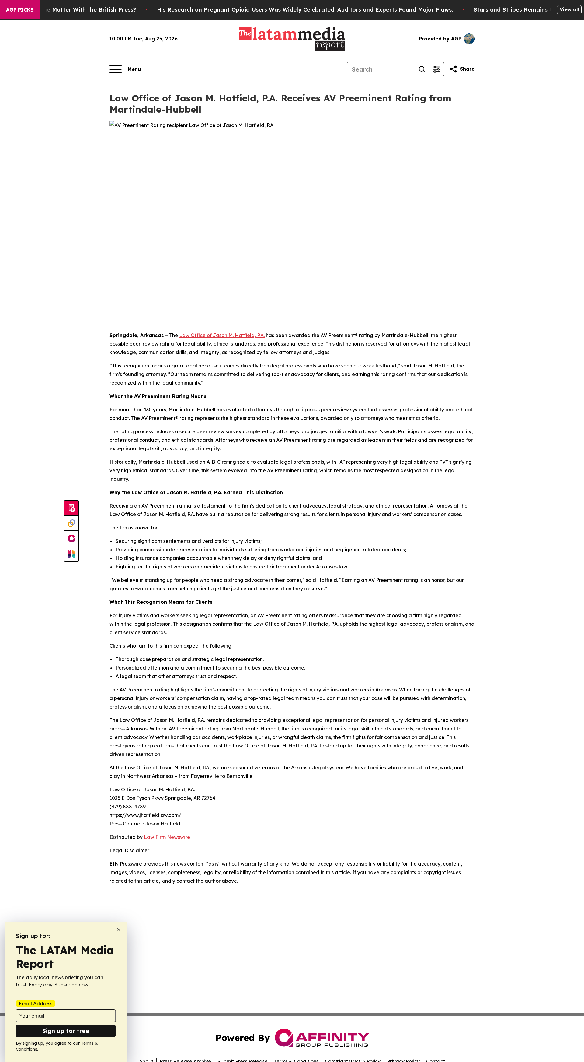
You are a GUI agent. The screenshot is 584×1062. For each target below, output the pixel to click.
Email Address (35, 1003)
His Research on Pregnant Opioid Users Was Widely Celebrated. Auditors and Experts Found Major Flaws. (305, 9)
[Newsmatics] (71, 553)
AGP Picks (19, 10)
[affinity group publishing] (71, 538)
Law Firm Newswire (167, 837)
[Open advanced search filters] (436, 69)
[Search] (422, 69)
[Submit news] (71, 508)
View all (569, 9)
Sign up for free (65, 1031)
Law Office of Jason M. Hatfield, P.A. (222, 335)
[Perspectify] (71, 523)
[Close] (119, 930)
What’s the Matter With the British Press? (78, 9)
